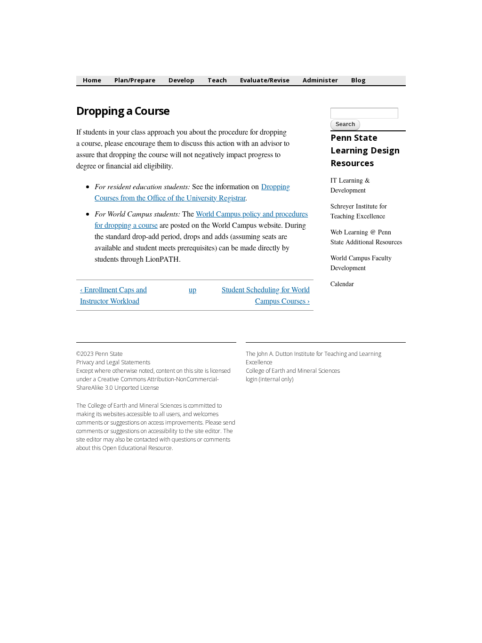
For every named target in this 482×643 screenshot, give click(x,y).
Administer (320, 80)
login (251, 379)
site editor (207, 431)
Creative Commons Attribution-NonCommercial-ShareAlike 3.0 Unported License (147, 383)
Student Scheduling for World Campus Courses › (266, 294)
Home (92, 80)
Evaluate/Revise (264, 80)
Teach (217, 80)
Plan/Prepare (134, 80)
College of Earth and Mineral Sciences (135, 406)
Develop (181, 80)
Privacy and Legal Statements (113, 362)
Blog (358, 80)
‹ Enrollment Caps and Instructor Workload (113, 294)
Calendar (342, 283)
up (192, 289)
